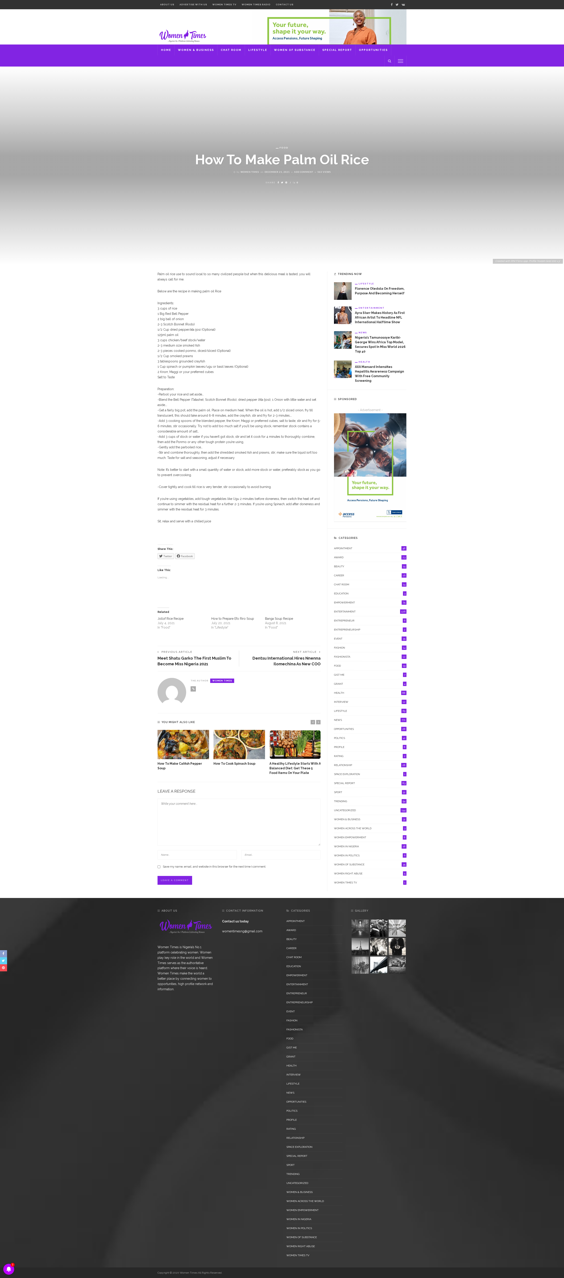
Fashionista (369, 656)
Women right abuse (369, 873)
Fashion (369, 647)
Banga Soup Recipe (279, 618)
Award (369, 557)
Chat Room (231, 50)
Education (369, 593)
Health (364, 361)
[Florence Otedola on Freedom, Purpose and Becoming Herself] (343, 291)
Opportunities (373, 50)
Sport (369, 792)
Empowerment (369, 602)
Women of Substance (294, 50)
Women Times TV (224, 4)
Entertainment (372, 307)
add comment (303, 172)
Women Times (250, 172)
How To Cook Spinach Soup (234, 763)
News (363, 332)
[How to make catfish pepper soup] (183, 744)
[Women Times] (182, 35)
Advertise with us (193, 4)
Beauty (369, 566)
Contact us (284, 4)
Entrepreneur (369, 620)
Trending (369, 801)
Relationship (369, 765)
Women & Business (196, 50)
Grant (369, 683)
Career (369, 575)
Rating (369, 756)
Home (166, 50)
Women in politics (369, 855)
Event (369, 638)
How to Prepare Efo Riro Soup (232, 618)
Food (284, 147)
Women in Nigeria (369, 846)
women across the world (369, 828)
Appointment (369, 548)
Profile (369, 747)
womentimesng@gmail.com (242, 931)
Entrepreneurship (369, 629)
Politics (369, 738)
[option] (183, 750)
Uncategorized (369, 810)
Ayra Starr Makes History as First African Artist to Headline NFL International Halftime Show (380, 317)
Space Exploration (369, 774)
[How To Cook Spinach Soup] (239, 744)
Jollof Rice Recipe (171, 618)
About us (167, 4)
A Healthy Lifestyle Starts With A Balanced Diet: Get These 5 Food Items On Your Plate (295, 768)
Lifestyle (257, 50)
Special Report (337, 50)
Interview (369, 701)
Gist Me (369, 674)
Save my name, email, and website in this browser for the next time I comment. (214, 866)
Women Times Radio (256, 4)
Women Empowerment (369, 837)
